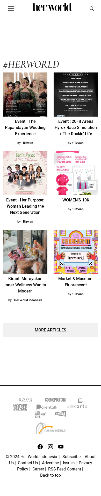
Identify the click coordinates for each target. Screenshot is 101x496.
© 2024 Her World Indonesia (32, 456)
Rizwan (28, 143)
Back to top (50, 475)
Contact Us (28, 462)
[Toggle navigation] (11, 8)
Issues (69, 462)
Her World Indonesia (28, 300)
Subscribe (71, 456)
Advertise (50, 462)
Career (38, 469)
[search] (91, 8)
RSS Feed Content (64, 469)
